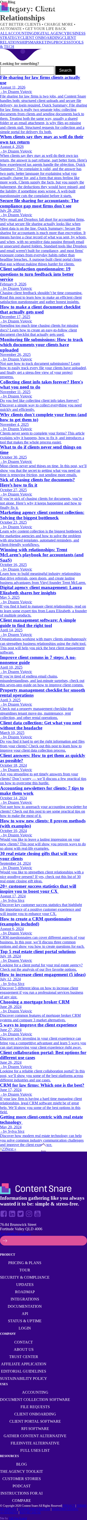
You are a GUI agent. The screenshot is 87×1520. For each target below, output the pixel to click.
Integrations (25, 1299)
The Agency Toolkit (21, 1471)
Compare (21, 1500)
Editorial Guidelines (23, 1371)
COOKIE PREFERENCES (34, 1509)
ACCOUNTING (21, 33)
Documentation (25, 1306)
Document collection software (35, 1400)
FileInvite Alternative (35, 1443)
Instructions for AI (21, 1493)
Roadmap (25, 1292)
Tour (24, 1270)
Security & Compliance (25, 1277)
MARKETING (42, 42)
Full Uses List (35, 1450)
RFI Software (35, 1429)
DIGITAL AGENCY (50, 33)
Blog (21, 1464)
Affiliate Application (23, 1364)
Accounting (35, 1392)
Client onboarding (35, 1414)
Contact (23, 1342)
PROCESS (62, 42)
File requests (35, 1407)
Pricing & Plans (24, 1263)
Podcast (22, 1486)
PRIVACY (69, 1505)
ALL (4, 33)
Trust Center (23, 1357)
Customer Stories (21, 1479)
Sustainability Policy (23, 1378)
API (25, 1314)
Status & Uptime (25, 1321)
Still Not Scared (18, 1518)
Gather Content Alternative (35, 1436)
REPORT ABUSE (30, 1512)
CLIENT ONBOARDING (41, 38)
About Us (24, 1349)
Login (25, 1328)
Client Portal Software (35, 1421)
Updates (25, 1285)
